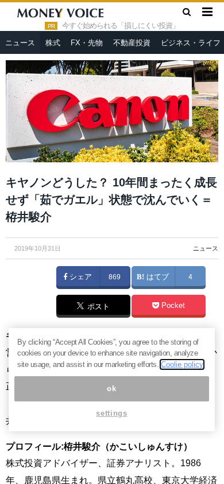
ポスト (97, 307)
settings (111, 413)
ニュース (20, 42)
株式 (52, 42)
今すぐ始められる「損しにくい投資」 (120, 26)
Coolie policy (182, 364)
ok (111, 388)
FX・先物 (87, 42)
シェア (79, 277)
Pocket (172, 306)
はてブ (156, 277)
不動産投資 (131, 42)
